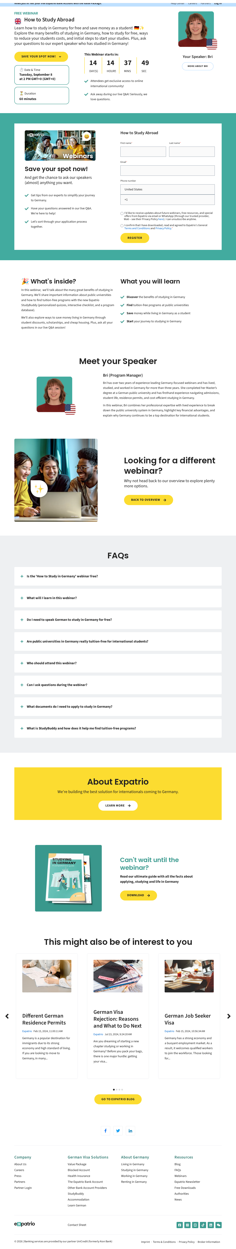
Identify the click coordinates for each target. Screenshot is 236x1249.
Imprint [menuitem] (145, 1242)
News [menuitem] (178, 1199)
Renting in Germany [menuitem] (134, 1182)
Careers (192, 3)
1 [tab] (114, 1090)
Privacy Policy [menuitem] (187, 1242)
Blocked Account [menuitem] (79, 1170)
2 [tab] (116, 1090)
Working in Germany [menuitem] (134, 1176)
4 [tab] (122, 1090)
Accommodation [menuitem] (78, 1199)
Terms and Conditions (137, 228)
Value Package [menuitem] (77, 1164)
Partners (206, 3)
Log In (218, 3)
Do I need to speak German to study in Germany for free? (69, 619)
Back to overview (146, 500)
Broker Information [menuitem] (209, 1242)
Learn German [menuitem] (77, 1205)
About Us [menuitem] (20, 1164)
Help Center (178, 3)
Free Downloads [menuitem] (185, 1188)
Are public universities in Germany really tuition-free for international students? (87, 641)
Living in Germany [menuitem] (132, 1164)
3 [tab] (119, 1090)
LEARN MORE (115, 805)
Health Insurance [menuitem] (79, 1176)
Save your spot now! (39, 56)
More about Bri (198, 66)
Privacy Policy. (163, 228)
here (161, 219)
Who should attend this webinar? (52, 663)
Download (136, 895)
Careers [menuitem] (19, 1170)
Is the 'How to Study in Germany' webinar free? (62, 576)
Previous (7, 1016)
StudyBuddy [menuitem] (76, 1194)
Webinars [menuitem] (180, 1176)
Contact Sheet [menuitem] (77, 1225)
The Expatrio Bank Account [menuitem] (85, 1182)
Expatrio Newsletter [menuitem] (187, 1182)
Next (229, 1016)
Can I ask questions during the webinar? (57, 684)
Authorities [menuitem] (181, 1194)
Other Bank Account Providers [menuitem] (87, 1188)
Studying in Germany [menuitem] (134, 1170)
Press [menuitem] (17, 1176)
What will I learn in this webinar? (52, 597)
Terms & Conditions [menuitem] (164, 1242)
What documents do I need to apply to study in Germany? (69, 706)
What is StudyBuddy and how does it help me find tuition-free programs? (81, 728)
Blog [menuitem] (177, 1164)
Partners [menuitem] (19, 1182)
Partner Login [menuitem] (23, 1188)
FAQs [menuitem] (177, 1170)
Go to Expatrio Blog (118, 1099)
